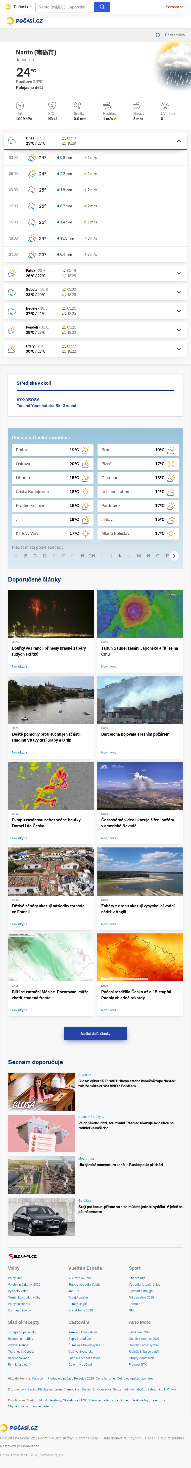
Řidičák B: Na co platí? (144, 1351)
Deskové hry (140, 1400)
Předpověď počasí (60, 1378)
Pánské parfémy (42, 1406)
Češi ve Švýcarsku (80, 1351)
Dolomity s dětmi (80, 1364)
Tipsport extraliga (141, 1291)
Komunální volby (19, 1310)
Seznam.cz (174, 7)
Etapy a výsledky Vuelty (84, 1284)
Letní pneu (122, 1400)
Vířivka (171, 1389)
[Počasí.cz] (24, 21)
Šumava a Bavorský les (84, 1345)
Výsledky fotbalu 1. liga (144, 1284)
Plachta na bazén (50, 1389)
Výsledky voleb (18, 1291)
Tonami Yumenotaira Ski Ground (46, 405)
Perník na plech (18, 1364)
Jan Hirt (73, 1291)
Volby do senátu (19, 1304)
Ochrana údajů (87, 1438)
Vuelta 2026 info (79, 1278)
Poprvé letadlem (79, 1339)
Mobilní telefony (50, 1400)
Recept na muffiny (20, 1339)
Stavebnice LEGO (75, 1400)
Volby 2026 (15, 1278)
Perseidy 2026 (84, 1378)
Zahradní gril (156, 1389)
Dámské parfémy (101, 1400)
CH (92, 555)
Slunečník (88, 1389)
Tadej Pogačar (78, 1297)
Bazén (31, 1389)
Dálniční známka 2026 (144, 1339)
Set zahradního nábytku (129, 1389)
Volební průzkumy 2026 (24, 1284)
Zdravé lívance (18, 1345)
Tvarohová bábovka (21, 1351)
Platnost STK (138, 1364)
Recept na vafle (18, 1358)
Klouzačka (104, 1389)
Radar (150, 1438)
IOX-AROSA (28, 399)
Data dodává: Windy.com (122, 1438)
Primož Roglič (77, 1304)
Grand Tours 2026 (80, 1310)
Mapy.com (39, 1378)
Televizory (158, 1400)
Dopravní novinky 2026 (144, 1345)
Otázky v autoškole (142, 1358)
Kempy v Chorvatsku (82, 1332)
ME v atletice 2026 (141, 1297)
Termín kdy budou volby (24, 1297)
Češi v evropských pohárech (136, 1378)
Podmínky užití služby (55, 1438)
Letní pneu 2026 (140, 1332)
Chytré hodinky (18, 1406)
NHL (132, 1310)
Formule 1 (136, 1304)
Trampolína (71, 1389)
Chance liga (137, 1278)
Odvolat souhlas (171, 1438)
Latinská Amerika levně (84, 1358)
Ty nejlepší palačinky (22, 1332)
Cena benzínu (105, 1378)
